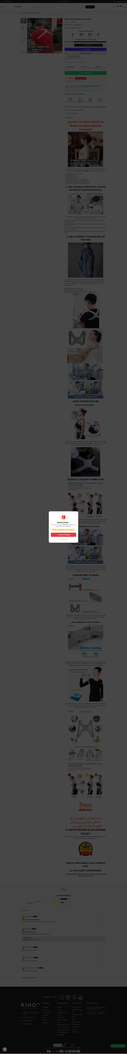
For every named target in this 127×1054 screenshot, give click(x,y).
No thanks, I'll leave (63, 539)
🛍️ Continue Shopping (63, 534)
